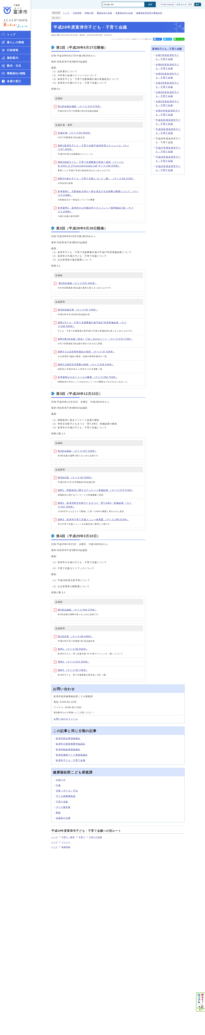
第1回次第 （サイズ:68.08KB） (75, 636)
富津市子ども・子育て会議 (167, 49)
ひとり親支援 (63, 807)
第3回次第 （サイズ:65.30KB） (75, 477)
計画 (58, 785)
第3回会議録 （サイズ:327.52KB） (77, 451)
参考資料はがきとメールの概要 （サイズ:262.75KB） (88, 377)
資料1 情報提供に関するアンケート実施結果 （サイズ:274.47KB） (96, 490)
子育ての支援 (95, 837)
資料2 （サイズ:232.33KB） (74, 662)
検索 (150, 4)
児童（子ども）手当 (67, 791)
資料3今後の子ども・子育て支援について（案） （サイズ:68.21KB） (96, 178)
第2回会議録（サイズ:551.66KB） (77, 283)
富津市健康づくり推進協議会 (72, 755)
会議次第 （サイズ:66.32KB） (75, 133)
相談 (58, 812)
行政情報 (77, 13)
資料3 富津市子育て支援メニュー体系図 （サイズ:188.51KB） (93, 519)
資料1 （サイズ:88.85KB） (73, 649)
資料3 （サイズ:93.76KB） (73, 670)
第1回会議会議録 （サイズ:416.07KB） (80, 106)
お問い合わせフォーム (66, 719)
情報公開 (89, 13)
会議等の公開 (63, 818)
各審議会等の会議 (124, 13)
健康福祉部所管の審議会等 (149, 13)
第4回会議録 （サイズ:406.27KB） (77, 610)
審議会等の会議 (104, 13)
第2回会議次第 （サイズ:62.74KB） (78, 310)
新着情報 (66, 847)
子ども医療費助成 (65, 796)
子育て (82, 837)
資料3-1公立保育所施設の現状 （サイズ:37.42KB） (86, 352)
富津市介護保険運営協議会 (70, 744)
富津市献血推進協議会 (68, 749)
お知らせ (61, 780)
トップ (66, 13)
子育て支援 (62, 802)
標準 (190, 4)
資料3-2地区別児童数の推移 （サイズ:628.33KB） (86, 364)
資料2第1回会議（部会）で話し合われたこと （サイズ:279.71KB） (95, 339)
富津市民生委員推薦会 (68, 738)
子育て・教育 (68, 837)
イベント (66, 842)
